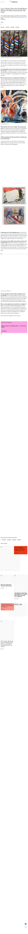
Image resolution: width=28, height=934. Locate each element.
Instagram (12, 27)
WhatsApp (2, 27)
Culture (2, 18)
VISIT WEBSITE (3, 330)
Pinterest (17, 27)
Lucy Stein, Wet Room (6, 322)
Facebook (7, 27)
